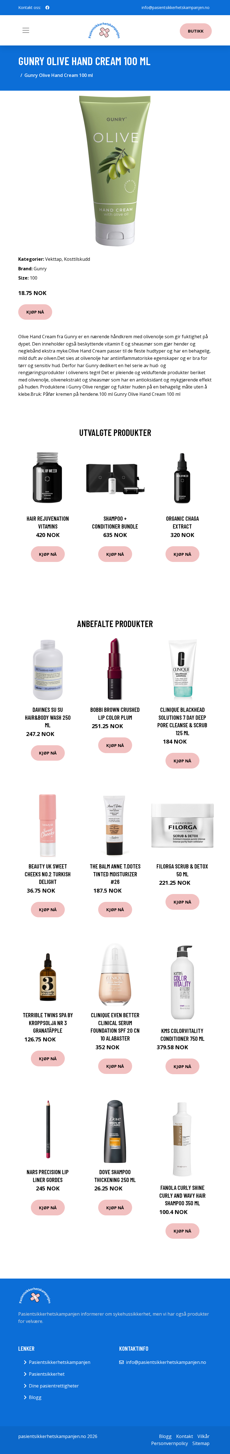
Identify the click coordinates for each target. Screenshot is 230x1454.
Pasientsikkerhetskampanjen (59, 1362)
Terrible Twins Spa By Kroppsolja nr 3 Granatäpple (48, 1022)
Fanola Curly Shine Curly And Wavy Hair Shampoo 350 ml (182, 1195)
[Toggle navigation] (25, 30)
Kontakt (184, 1436)
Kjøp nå (35, 312)
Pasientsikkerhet (47, 1374)
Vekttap (53, 259)
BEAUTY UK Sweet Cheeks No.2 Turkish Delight (48, 874)
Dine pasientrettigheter (54, 1386)
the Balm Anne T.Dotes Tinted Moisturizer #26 (115, 874)
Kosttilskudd (77, 259)
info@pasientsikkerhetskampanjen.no (176, 7)
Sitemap (201, 1443)
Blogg (35, 1397)
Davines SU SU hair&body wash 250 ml (48, 717)
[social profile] (47, 7)
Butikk (196, 31)
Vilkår (203, 1436)
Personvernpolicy (169, 1443)
